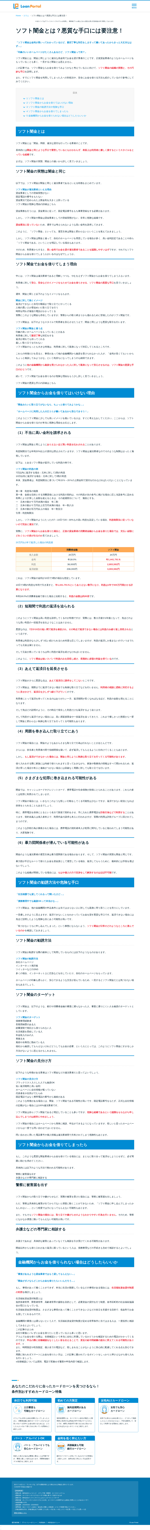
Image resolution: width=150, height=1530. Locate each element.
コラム (26, 16)
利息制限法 (28, 513)
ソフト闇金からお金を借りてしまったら (47, 111)
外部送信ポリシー (54, 1522)
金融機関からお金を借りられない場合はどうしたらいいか (56, 115)
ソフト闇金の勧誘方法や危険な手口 (45, 107)
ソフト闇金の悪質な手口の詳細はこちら (36, 383)
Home (18, 16)
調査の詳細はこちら (20, 1513)
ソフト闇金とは (35, 98)
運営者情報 (15, 1522)
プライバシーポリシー (29, 1522)
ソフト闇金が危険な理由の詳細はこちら (36, 204)
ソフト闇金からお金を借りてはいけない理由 (49, 102)
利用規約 (42, 1522)
